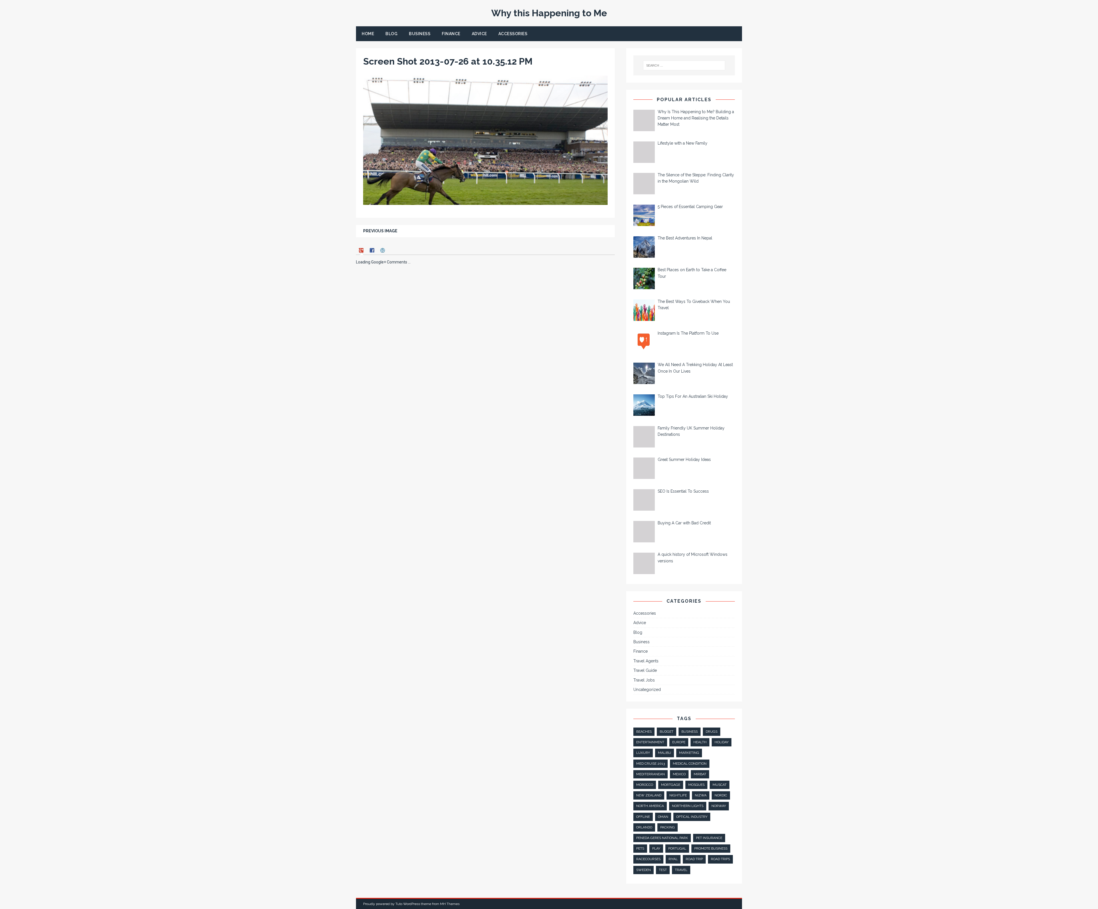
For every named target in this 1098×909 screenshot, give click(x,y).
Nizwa (701, 795)
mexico (679, 774)
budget (666, 732)
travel (681, 870)
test (663, 870)
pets (640, 848)
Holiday (722, 742)
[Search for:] (684, 65)
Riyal (673, 859)
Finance (451, 33)
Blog (391, 33)
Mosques (696, 785)
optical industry (691, 817)
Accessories (513, 33)
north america (650, 806)
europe (678, 742)
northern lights (687, 806)
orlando (644, 827)
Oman (663, 817)
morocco (644, 785)
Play (656, 848)
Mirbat (700, 774)
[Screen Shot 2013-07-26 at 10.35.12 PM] (485, 201)
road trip (694, 859)
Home (368, 33)
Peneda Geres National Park (662, 838)
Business (419, 33)
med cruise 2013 (650, 764)
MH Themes (450, 904)
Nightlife (678, 795)
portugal (677, 848)
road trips (720, 859)
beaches (644, 732)
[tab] (362, 250)
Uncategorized (647, 689)
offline (643, 817)
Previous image (380, 231)
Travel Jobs (644, 680)
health (700, 742)
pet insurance (709, 838)
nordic (721, 795)
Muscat (720, 785)
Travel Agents (646, 661)
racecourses (648, 859)
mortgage (670, 785)
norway (718, 806)
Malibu (664, 753)
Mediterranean (650, 774)
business (689, 732)
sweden (643, 870)
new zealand (648, 795)
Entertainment (650, 742)
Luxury (643, 753)
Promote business (710, 848)
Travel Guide (645, 670)
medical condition (690, 764)
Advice (479, 33)
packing (667, 827)
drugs (711, 732)
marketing (689, 753)
